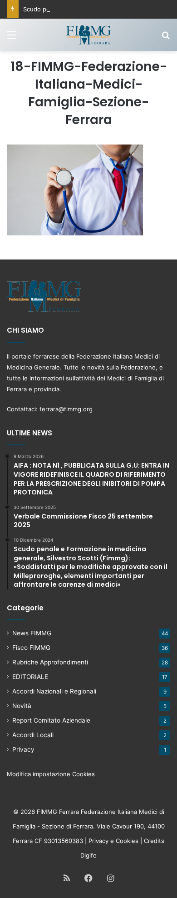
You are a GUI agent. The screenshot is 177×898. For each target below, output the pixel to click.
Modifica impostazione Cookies (51, 774)
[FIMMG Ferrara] (88, 35)
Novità (21, 705)
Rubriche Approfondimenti (50, 662)
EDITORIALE (30, 676)
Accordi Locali (33, 734)
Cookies (127, 840)
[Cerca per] (165, 38)
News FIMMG (31, 633)
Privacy (23, 749)
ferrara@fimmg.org (66, 409)
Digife (88, 855)
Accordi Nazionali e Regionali (54, 691)
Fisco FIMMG (31, 647)
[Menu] (11, 38)
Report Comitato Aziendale (51, 720)
